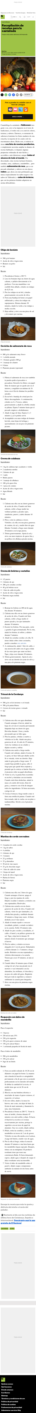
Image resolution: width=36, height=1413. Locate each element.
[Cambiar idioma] (29, 17)
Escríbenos (5, 1393)
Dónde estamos (7, 1390)
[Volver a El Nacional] (14, 17)
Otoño (12, 1228)
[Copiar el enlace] (21, 94)
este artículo (21, 643)
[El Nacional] (18, 1380)
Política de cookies (8, 1404)
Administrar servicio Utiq (11, 1410)
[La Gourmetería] (3, 17)
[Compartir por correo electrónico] (17, 94)
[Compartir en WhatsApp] (5, 94)
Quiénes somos (7, 1384)
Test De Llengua (20, 12)
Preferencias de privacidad (11, 1407)
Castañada (4, 1228)
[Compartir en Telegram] (9, 94)
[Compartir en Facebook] (13, 94)
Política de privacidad (9, 1401)
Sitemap (4, 1395)
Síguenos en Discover (7, 12)
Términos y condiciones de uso (13, 1398)
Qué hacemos (6, 1387)
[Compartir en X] (2, 94)
